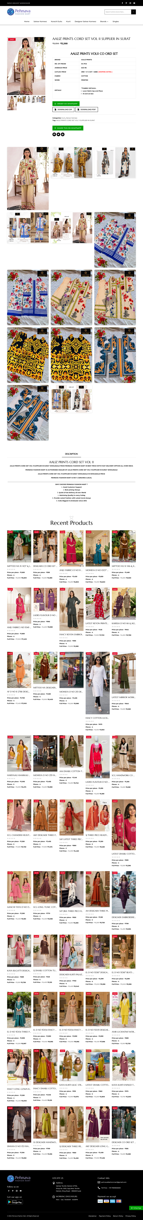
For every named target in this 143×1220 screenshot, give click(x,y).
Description (71, 454)
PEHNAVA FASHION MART (75, 466)
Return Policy (118, 1216)
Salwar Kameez (40, 21)
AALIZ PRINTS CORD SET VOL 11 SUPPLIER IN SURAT (75, 120)
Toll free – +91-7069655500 (111, 1188)
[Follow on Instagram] (130, 3)
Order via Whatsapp (67, 104)
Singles (116, 21)
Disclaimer (93, 1216)
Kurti (68, 21)
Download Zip (65, 110)
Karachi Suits (56, 21)
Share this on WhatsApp (69, 128)
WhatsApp (137, 1208)
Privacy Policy (131, 1216)
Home (26, 21)
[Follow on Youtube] (134, 3)
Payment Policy (105, 1216)
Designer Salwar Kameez (85, 21)
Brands (103, 21)
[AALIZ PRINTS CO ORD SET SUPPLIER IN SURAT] (12, 103)
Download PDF (88, 110)
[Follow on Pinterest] (126, 3)
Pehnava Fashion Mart (19, 1216)
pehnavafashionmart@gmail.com (113, 1182)
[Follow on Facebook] (122, 3)
